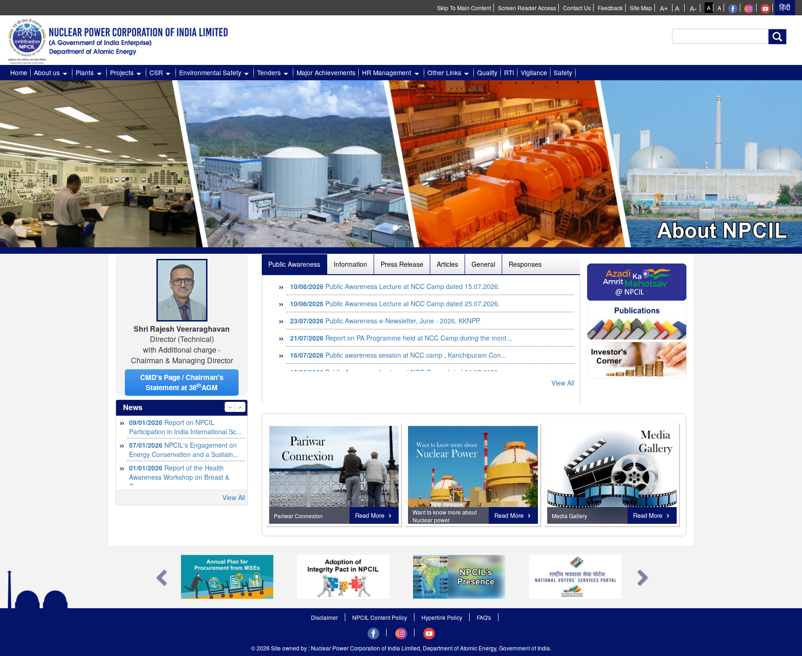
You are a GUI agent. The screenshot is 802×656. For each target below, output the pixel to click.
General (483, 264)
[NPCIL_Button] (612, 475)
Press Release (402, 264)
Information (350, 264)
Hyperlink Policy (441, 617)
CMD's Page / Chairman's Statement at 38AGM (181, 382)
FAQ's (484, 617)
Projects (122, 72)
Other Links (444, 72)
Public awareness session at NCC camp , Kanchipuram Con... (398, 355)
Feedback (610, 8)
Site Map (641, 8)
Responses (525, 264)
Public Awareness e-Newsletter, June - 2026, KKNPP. (385, 320)
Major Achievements (326, 72)
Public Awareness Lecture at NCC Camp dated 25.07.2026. (395, 303)
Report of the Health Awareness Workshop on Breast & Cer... (179, 477)
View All (233, 497)
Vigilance (534, 72)
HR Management (386, 72)
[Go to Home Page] (123, 38)
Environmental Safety (210, 72)
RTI (509, 72)
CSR (156, 72)
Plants (85, 72)
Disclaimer (324, 617)
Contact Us (577, 8)
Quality (487, 72)
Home (18, 72)
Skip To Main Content (464, 8)
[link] (665, 8)
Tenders (269, 72)
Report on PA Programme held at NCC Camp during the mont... (401, 337)
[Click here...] (636, 281)
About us (47, 72)
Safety (563, 72)
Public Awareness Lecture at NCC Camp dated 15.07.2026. (395, 286)
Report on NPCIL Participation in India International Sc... (185, 427)
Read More (369, 515)
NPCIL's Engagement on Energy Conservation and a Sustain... (184, 449)
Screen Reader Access (527, 8)
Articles (447, 264)
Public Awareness (294, 264)
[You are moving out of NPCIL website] (733, 8)
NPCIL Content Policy (379, 617)
